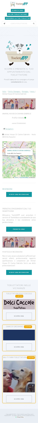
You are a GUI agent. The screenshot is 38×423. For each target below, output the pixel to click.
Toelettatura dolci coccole (19, 294)
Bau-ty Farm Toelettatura (14, 357)
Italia (4, 91)
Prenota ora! (19, 229)
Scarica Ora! (18, 10)
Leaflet (16, 177)
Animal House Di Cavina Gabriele (14, 94)
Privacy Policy (20, 417)
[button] (19, 158)
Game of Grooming (14, 326)
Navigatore (9, 129)
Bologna (25, 91)
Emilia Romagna (14, 91)
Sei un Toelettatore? (17, 14)
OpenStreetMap (24, 177)
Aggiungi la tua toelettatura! (18, 18)
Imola (32, 91)
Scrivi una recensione (19, 194)
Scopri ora (19, 316)
